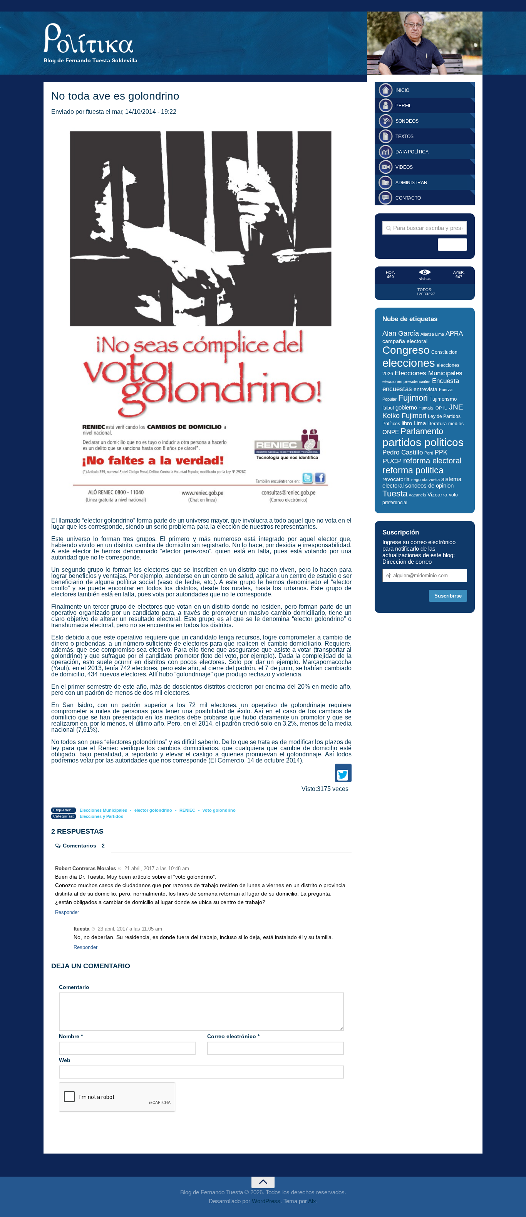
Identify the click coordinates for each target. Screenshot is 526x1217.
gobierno (406, 407)
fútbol (388, 408)
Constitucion (444, 352)
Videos (404, 167)
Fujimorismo (443, 399)
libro (407, 423)
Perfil (403, 105)
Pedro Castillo (402, 452)
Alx (312, 1201)
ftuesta (95, 111)
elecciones (408, 362)
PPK (441, 452)
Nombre (71, 1036)
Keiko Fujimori (404, 415)
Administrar (411, 182)
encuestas (397, 389)
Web (64, 1060)
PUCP (392, 461)
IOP (438, 408)
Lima (420, 423)
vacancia (417, 495)
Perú (428, 453)
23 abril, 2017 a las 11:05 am (129, 929)
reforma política (413, 470)
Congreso (406, 350)
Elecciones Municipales (103, 810)
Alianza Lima (432, 334)
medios (456, 423)
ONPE (390, 432)
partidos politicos (423, 442)
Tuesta (394, 493)
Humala (426, 408)
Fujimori (413, 398)
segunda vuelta (425, 479)
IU (445, 408)
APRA (454, 333)
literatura (437, 423)
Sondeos (407, 121)
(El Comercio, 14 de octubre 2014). (255, 760)
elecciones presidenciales (406, 381)
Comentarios (84, 845)
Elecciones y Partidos (101, 816)
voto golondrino (219, 810)
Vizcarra (437, 494)
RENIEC (187, 810)
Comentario (74, 987)
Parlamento (421, 431)
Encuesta (445, 381)
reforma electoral (432, 460)
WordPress (266, 1201)
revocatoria (396, 479)
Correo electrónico (233, 1036)
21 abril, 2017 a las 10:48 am (156, 868)
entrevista (425, 389)
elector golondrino (153, 810)
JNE (456, 407)
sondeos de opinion (429, 486)
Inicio (402, 90)
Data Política (412, 152)
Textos (404, 136)
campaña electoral (404, 341)
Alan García (400, 333)
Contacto (408, 198)
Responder (67, 912)
